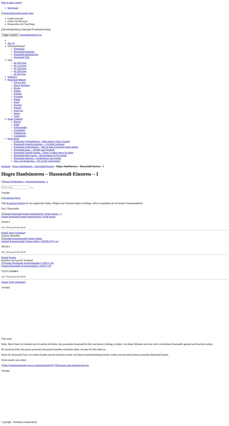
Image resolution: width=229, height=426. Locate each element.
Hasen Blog (13, 138)
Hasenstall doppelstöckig (26, 54)
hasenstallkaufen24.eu (31, 35)
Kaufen (12, 257)
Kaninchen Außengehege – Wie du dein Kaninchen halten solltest (46, 147)
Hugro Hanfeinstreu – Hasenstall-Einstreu (33, 166)
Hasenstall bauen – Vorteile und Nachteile (34, 149)
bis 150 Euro (20, 68)
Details (4, 233)
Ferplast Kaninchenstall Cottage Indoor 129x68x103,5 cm (29, 241)
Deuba (17, 88)
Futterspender (20, 127)
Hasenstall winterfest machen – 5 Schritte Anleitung (39, 144)
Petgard (17, 107)
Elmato (17, 91)
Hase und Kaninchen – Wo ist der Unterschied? (37, 161)
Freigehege (19, 49)
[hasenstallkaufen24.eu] (17, 13)
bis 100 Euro (20, 63)
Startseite (5, 166)
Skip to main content (11, 2)
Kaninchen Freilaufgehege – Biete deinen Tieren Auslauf (42, 141)
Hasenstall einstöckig (24, 51)
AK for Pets (20, 82)
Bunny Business (22, 85)
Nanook (18, 105)
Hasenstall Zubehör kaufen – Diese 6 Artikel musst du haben (43, 152)
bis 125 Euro (20, 65)
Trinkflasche (20, 133)
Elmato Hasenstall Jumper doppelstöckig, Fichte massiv (28, 216)
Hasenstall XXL (22, 57)
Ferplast (17, 93)
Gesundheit (19, 130)
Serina (17, 113)
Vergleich (12, 77)
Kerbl (16, 102)
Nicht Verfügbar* (17, 233)
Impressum (12, 8)
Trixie (16, 116)
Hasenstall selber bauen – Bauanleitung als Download (40, 155)
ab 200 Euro (20, 74)
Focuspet (18, 96)
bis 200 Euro (20, 71)
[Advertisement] (94, 313)
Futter (16, 124)
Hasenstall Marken (16, 79)
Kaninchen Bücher (16, 203)
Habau (17, 99)
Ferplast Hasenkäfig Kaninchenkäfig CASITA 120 (26, 266)
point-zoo (18, 110)
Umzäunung (20, 135)
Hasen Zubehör (15, 119)
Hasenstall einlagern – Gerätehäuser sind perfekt (37, 158)
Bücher (17, 121)
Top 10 (10, 43)
